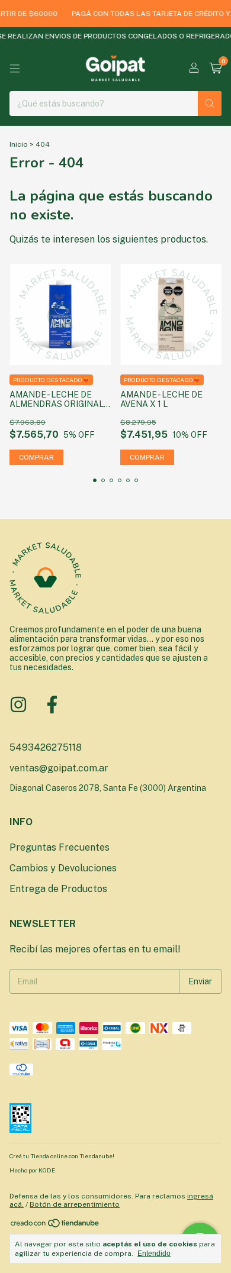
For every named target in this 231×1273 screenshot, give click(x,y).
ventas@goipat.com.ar (58, 768)
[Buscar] (210, 103)
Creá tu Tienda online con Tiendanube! (61, 1155)
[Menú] (14, 68)
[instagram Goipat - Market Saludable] (18, 704)
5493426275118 (45, 747)
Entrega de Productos (58, 888)
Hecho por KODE (32, 1170)
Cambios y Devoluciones (63, 868)
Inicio (18, 144)
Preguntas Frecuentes (59, 847)
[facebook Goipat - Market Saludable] (52, 704)
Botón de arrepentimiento (75, 1204)
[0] (215, 69)
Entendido (154, 1253)
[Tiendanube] (55, 1226)
